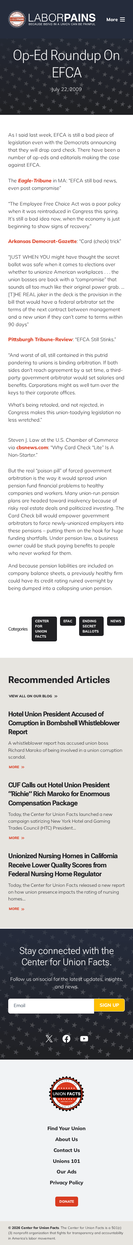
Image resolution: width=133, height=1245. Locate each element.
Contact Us (67, 1150)
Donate (66, 1201)
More (14, 767)
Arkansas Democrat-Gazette (42, 241)
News (115, 621)
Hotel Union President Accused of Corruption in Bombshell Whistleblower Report (63, 723)
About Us (66, 1139)
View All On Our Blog (30, 696)
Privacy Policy (66, 1182)
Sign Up (109, 1005)
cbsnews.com (32, 447)
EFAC (67, 621)
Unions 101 (66, 1161)
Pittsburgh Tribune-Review (40, 339)
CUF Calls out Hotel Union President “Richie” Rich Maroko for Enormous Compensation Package (59, 794)
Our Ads (66, 1171)
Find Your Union (66, 1128)
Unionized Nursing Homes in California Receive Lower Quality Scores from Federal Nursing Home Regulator (63, 865)
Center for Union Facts (42, 629)
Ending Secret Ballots (91, 626)
